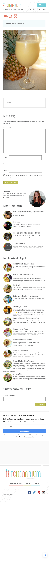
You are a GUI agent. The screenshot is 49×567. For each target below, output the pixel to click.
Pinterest (39, 492)
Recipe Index (15, 484)
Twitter (34, 492)
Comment (7, 128)
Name (6, 158)
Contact (36, 484)
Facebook (29, 492)
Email (5, 164)
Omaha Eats (7, 492)
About (27, 484)
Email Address (9, 396)
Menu (41, 5)
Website (6, 170)
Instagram (44, 492)
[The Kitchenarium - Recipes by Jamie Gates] (12, 5)
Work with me (17, 492)
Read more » (7, 200)
